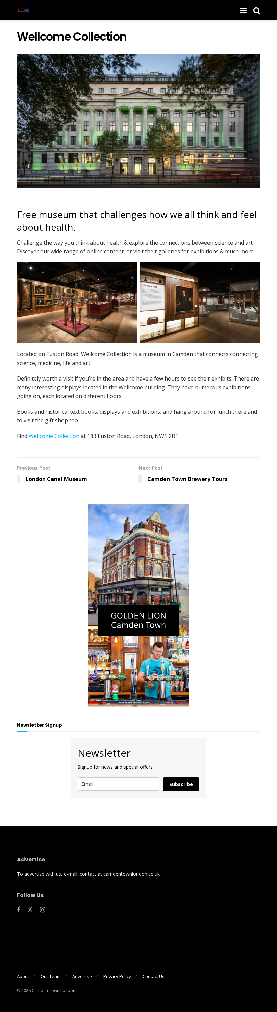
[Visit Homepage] (23, 10)
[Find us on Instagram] (42, 910)
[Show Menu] (243, 10)
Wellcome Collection (54, 436)
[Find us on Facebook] (18, 910)
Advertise (82, 976)
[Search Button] (256, 10)
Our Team (51, 976)
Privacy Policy (117, 976)
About (23, 976)
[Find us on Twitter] (30, 910)
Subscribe (181, 784)
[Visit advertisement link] (138, 605)
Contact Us (154, 976)
